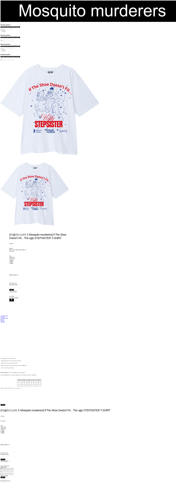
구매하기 (3, 404)
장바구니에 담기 (4, 461)
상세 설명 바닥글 (4, 318)
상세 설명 (3, 317)
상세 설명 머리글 (4, 315)
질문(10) (2, 320)
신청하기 (3, 477)
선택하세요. (12, 257)
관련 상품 (3, 322)
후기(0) (2, 319)
